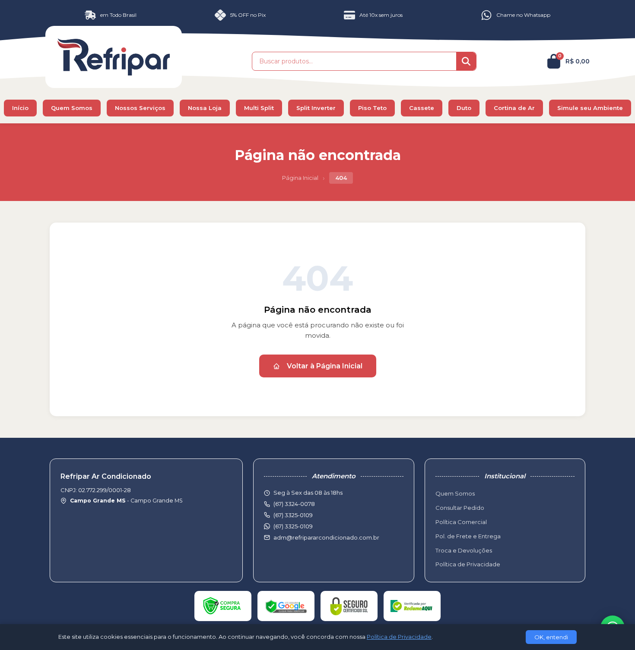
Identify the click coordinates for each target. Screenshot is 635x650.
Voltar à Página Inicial (324, 366)
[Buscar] (466, 61)
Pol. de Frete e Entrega (468, 536)
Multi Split (259, 107)
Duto (464, 107)
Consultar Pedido (459, 507)
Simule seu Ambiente (590, 107)
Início (20, 107)
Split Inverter (316, 107)
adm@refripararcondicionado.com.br (326, 537)
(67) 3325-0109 (293, 526)
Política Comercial (461, 521)
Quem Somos (71, 107)
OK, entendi (551, 637)
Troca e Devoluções (463, 550)
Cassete (421, 107)
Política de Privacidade (467, 564)
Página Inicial (300, 177)
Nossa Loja (205, 107)
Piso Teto (372, 107)
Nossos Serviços (140, 107)
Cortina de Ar (514, 107)
